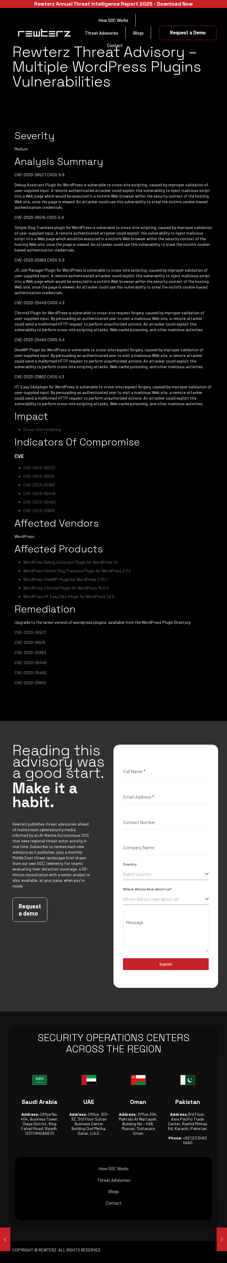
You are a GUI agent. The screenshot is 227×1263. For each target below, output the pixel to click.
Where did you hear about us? (147, 889)
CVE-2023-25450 (30, 672)
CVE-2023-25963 (30, 652)
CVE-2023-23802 (30, 682)
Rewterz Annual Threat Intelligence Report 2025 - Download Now (113, 4)
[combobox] (166, 874)
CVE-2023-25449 (30, 662)
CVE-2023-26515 (30, 642)
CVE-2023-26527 (30, 632)
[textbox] (164, 874)
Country (130, 864)
